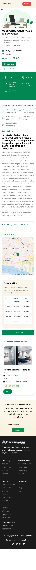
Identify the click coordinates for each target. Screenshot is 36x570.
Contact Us (6, 467)
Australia (5, 491)
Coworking (22, 470)
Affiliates (5, 511)
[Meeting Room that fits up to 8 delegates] (18, 254)
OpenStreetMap (23, 274)
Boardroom (22, 467)
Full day (8, 54)
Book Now (10, 64)
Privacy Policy (24, 540)
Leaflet (16, 274)
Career (5, 474)
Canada (5, 494)
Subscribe (18, 430)
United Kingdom (8, 484)
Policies (5, 470)
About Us (5, 464)
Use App (26, 4)
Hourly (7, 51)
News (20, 491)
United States (7, 488)
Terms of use (11, 540)
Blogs (20, 488)
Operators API (7, 525)
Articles (21, 484)
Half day (19, 51)
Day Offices (22, 474)
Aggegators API (8, 529)
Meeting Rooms (24, 464)
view (7, 391)
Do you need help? (8, 69)
